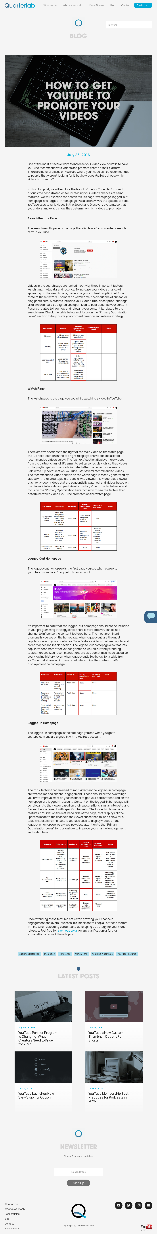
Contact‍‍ (9, 1223)
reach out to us (67, 930)
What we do (50, 5)
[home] (20, 5)
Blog (112, 5)
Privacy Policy (12, 1228)
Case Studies (96, 5)
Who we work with (73, 5)
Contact (126, 5)
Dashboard (143, 5)
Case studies (12, 1213)
